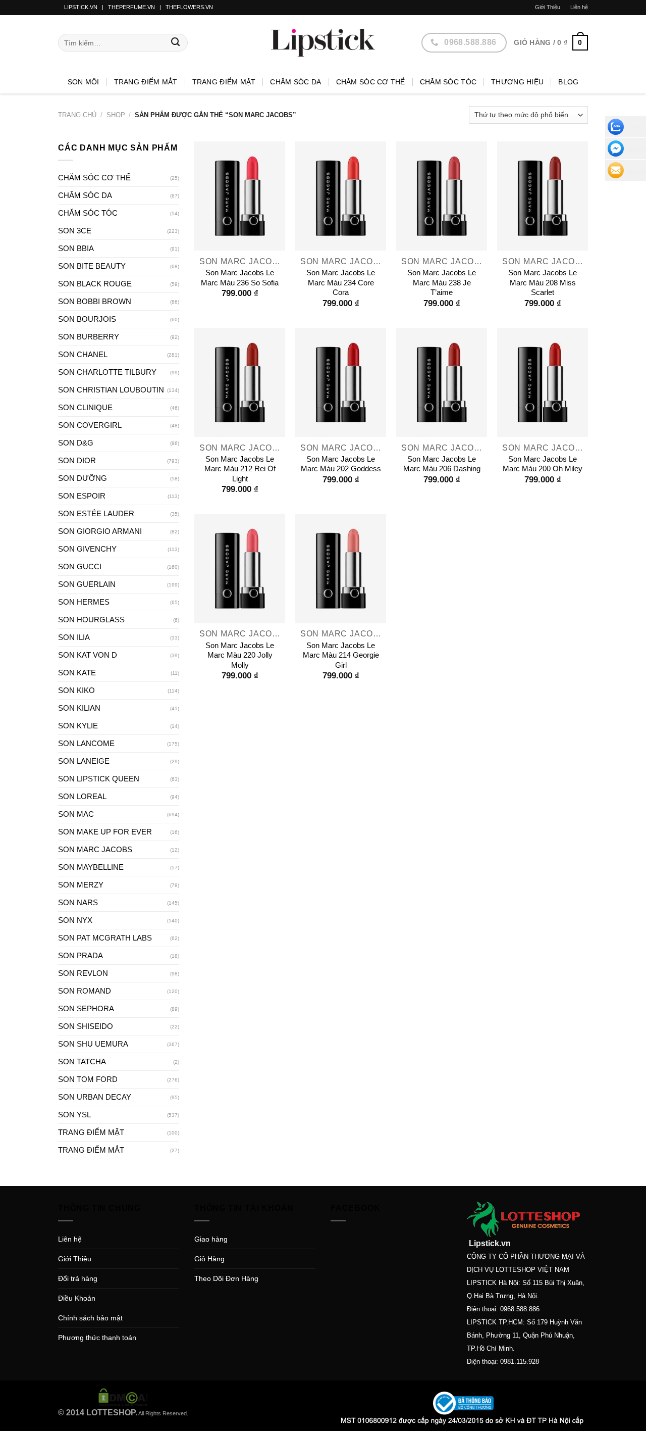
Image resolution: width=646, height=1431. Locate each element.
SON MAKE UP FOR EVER (105, 831)
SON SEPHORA (86, 1008)
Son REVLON (83, 973)
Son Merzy (80, 884)
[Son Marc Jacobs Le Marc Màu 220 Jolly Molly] (239, 568)
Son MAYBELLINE (91, 867)
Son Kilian (79, 708)
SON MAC (76, 814)
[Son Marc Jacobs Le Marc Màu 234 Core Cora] (340, 196)
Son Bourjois (87, 319)
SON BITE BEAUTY (92, 266)
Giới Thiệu (547, 7)
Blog (568, 82)
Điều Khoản (76, 1298)
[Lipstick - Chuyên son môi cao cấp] (323, 43)
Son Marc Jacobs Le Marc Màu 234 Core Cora (340, 282)
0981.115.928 (519, 1361)
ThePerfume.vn (131, 7)
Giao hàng (211, 1239)
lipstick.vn (80, 7)
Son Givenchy (87, 549)
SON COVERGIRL (90, 425)
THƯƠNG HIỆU (517, 82)
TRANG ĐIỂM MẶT (224, 82)
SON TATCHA (82, 1061)
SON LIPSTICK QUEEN (98, 778)
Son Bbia (76, 248)
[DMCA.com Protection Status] (123, 1397)
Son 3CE (74, 230)
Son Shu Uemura (93, 1044)
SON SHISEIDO (85, 1026)
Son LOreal (82, 796)
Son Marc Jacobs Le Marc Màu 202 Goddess (341, 464)
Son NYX (75, 920)
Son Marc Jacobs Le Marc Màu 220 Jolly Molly (239, 655)
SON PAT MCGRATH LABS (105, 937)
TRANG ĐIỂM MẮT (146, 82)
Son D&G (75, 442)
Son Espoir (81, 495)
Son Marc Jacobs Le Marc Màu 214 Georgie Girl (341, 655)
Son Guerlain (87, 584)
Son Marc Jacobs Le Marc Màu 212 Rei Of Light (240, 469)
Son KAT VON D (87, 655)
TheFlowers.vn (189, 7)
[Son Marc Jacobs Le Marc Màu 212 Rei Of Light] (239, 382)
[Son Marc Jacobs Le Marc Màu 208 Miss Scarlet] (542, 196)
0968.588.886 (520, 1309)
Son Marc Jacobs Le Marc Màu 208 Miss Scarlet (542, 282)
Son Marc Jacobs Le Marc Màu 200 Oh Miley (542, 464)
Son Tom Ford (88, 1079)
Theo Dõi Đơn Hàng (226, 1278)
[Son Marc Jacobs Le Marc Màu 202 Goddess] (340, 382)
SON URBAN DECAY (94, 1097)
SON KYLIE (78, 725)
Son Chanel (82, 354)
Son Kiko (76, 690)
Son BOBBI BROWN (94, 301)
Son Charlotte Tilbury (107, 372)
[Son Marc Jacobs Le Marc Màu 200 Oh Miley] (542, 382)
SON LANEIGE (84, 761)
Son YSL (74, 1114)
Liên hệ (579, 7)
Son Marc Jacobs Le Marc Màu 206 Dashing (441, 464)
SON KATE (77, 672)
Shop (115, 115)
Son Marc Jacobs (95, 849)
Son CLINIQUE (85, 407)
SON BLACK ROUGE (95, 283)
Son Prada (80, 955)
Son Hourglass (91, 619)
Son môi (83, 82)
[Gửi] (176, 43)
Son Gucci (79, 566)
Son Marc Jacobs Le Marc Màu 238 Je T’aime (441, 282)
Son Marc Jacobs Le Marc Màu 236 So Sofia (240, 277)
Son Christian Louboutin (111, 389)
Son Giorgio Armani (100, 531)
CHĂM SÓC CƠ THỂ (370, 82)
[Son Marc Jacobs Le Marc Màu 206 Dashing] (441, 382)
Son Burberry (88, 336)
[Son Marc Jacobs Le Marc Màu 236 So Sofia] (239, 196)
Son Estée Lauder (96, 513)
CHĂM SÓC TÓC (448, 82)
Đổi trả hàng (77, 1278)
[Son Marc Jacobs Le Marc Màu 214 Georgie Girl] (340, 568)
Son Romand (84, 990)
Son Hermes (84, 602)
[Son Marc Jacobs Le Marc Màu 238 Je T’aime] (441, 196)
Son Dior (77, 460)
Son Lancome (86, 743)
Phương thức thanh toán (97, 1338)
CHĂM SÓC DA (295, 82)
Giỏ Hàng (209, 1259)
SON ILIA (74, 637)
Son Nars (78, 902)
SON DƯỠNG (82, 478)
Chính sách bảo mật (90, 1318)
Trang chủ (77, 115)
